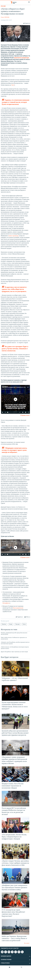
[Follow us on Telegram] (12, 952)
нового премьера (14, 235)
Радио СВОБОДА (5, 17)
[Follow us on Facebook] (9, 952)
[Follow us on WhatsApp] (15, 952)
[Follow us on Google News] (19, 952)
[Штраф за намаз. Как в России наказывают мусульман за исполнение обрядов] (15, 774)
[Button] (26, 23)
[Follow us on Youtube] (2, 952)
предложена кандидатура (21, 57)
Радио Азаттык (7, 389)
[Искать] (21, 967)
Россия (3, 6)
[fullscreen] (28, 412)
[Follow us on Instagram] (5, 952)
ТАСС (12, 85)
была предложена (18, 608)
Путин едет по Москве (9, 541)
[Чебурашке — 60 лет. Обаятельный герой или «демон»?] (15, 668)
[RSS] (22, 952)
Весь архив (26, 943)
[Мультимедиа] (9, 967)
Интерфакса (6, 603)
